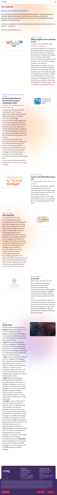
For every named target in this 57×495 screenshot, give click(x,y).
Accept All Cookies (41, 492)
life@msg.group (28, 479)
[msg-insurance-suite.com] (3, 2)
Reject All (50, 492)
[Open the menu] (55, 2)
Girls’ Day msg (19, 266)
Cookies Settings (5, 492)
